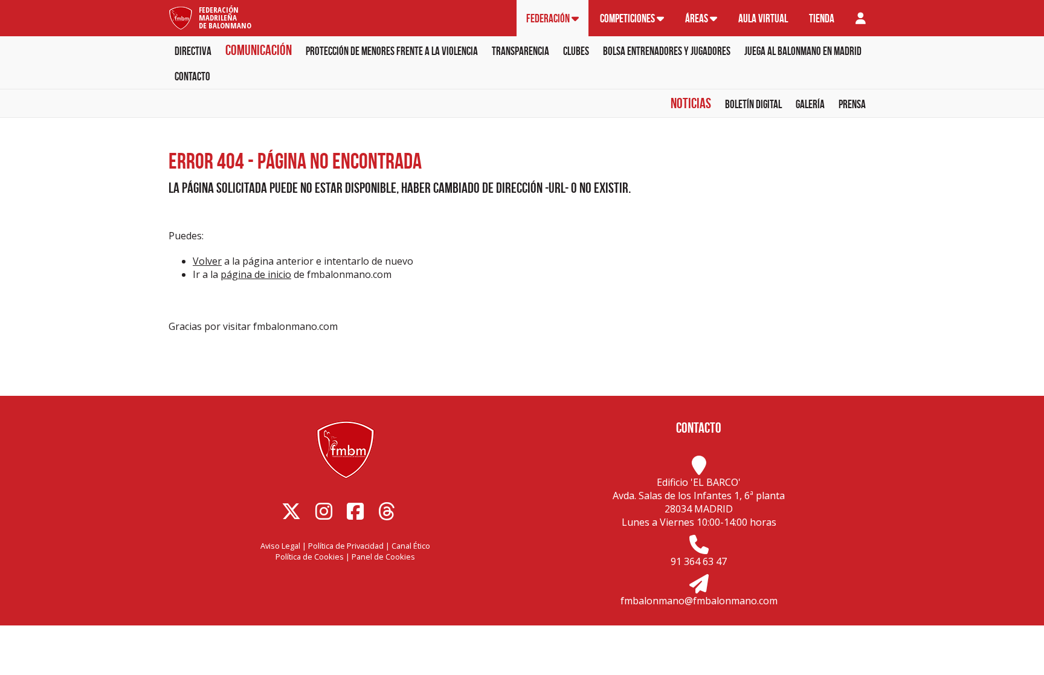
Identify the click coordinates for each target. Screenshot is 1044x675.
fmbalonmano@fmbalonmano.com (699, 600)
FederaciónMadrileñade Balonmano (225, 17)
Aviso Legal (280, 545)
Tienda (821, 18)
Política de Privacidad (346, 545)
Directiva (193, 51)
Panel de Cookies (383, 556)
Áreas (697, 18)
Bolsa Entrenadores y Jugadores (666, 51)
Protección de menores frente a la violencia (392, 51)
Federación (549, 18)
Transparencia (520, 51)
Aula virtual (763, 18)
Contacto (192, 76)
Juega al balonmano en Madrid (803, 51)
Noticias (691, 103)
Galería (810, 104)
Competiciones (628, 18)
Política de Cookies (310, 556)
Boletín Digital (753, 104)
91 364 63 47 (699, 561)
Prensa (852, 104)
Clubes (576, 51)
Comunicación (258, 50)
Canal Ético (411, 545)
